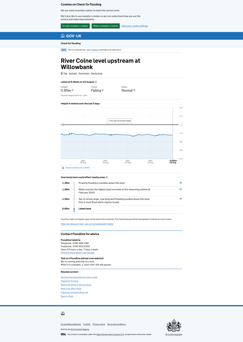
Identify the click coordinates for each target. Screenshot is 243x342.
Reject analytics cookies (105, 25)
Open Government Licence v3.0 (110, 334)
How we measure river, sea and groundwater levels (87, 223)
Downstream (84, 73)
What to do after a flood (71, 288)
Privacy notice (99, 324)
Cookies (86, 324)
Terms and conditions (116, 324)
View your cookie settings (135, 26)
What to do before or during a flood (76, 285)
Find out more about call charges (78, 252)
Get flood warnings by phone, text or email (79, 277)
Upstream (73, 73)
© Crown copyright (173, 334)
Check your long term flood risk (74, 292)
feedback (95, 50)
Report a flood (67, 296)
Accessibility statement (71, 324)
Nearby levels (97, 73)
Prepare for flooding (69, 281)
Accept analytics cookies (75, 25)
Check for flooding (71, 43)
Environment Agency (80, 329)
